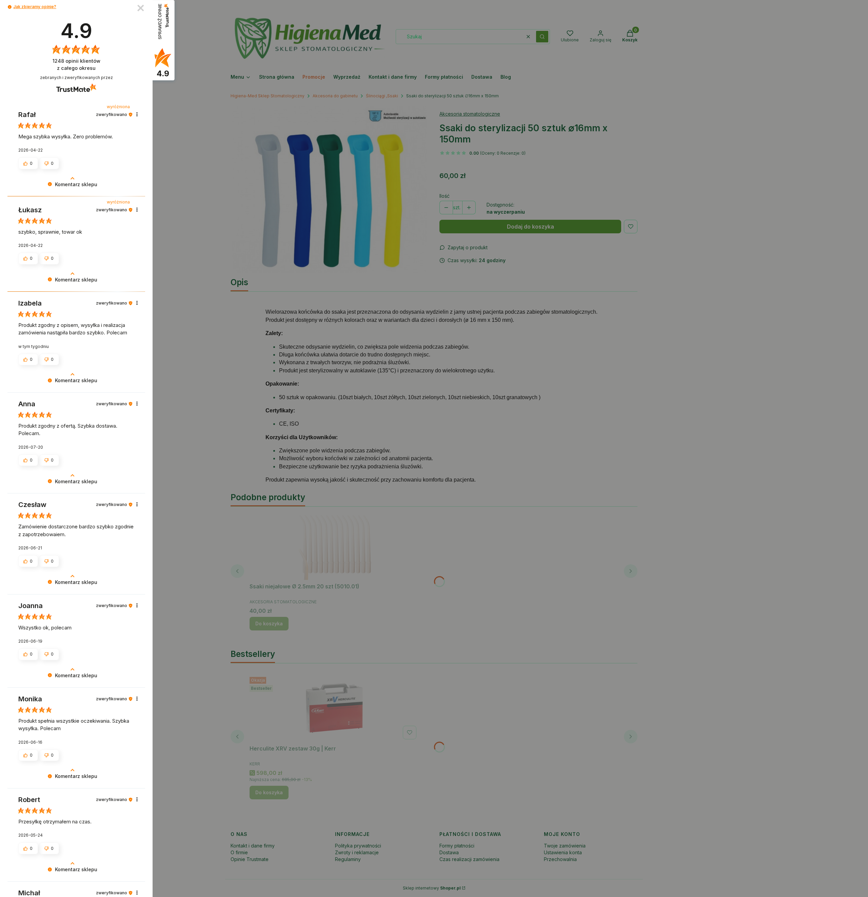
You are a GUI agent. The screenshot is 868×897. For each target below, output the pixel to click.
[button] (9, 7)
